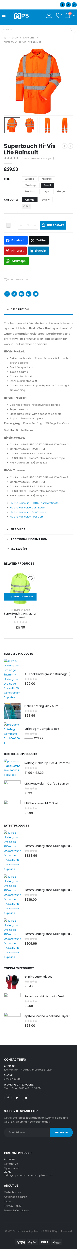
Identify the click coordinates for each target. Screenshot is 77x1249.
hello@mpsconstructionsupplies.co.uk (28, 1175)
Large (46, 191)
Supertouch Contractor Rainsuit (20, 615)
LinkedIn (21, 294)
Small (47, 185)
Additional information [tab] (28, 539)
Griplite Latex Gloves (38, 977)
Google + (28, 294)
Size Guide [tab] (17, 529)
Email (36, 294)
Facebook (7, 294)
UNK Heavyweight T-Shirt (41, 803)
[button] (9, 81)
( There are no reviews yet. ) (37, 158)
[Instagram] (74, 4)
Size (6, 179)
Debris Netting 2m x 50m (41, 706)
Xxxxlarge (31, 185)
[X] (68, 4)
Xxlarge (29, 178)
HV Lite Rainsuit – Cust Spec (27, 507)
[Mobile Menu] (5, 15)
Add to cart (55, 225)
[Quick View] (20, 590)
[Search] (70, 29)
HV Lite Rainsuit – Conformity (28, 512)
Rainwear (25, 610)
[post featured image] (12, 679)
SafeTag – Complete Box (41, 729)
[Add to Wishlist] (8, 225)
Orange (29, 199)
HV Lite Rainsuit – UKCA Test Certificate (34, 503)
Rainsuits (15, 610)
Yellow (46, 199)
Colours (10, 200)
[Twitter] (16, 1097)
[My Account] (49, 15)
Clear (26, 206)
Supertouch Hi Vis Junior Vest (44, 996)
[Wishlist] (59, 15)
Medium (30, 191)
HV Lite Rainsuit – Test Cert (26, 516)
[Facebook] (62, 4)
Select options (23, 596)
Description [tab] (19, 309)
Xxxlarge (47, 178)
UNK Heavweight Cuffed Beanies (46, 784)
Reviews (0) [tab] (18, 549)
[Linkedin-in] (25, 1097)
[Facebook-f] (8, 1097)
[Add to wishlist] (30, 578)
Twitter (14, 294)
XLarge (61, 191)
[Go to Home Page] (5, 37)
